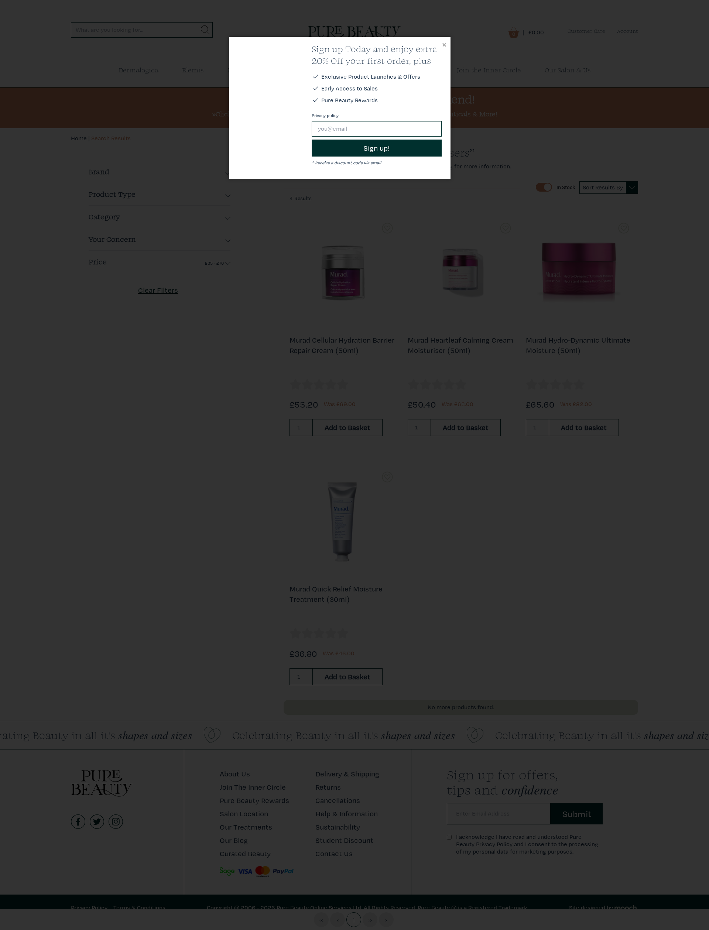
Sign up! (376, 148)
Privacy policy (325, 116)
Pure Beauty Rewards (349, 100)
